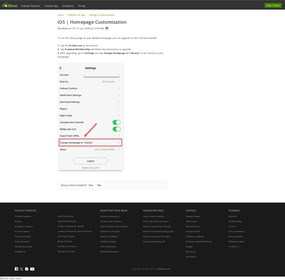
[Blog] (27, 270)
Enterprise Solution (24, 226)
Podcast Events (193, 231)
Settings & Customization (101, 14)
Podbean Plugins (108, 241)
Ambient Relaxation (109, 251)
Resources (191, 251)
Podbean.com (163, 268)
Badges (189, 246)
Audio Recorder (22, 241)
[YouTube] (32, 270)
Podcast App (51, 5)
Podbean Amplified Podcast (199, 241)
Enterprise (68, 5)
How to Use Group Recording (156, 236)
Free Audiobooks (108, 246)
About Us (233, 216)
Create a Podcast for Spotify (71, 226)
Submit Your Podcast (110, 231)
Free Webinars (193, 226)
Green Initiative (236, 236)
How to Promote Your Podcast (157, 226)
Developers (191, 256)
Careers (232, 226)
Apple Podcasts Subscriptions (114, 226)
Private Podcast (22, 231)
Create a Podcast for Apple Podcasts (75, 231)
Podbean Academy (195, 236)
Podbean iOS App (76, 14)
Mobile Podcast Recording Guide (158, 231)
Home (61, 14)
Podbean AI (20, 251)
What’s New (191, 221)
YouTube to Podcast (67, 246)
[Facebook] (16, 270)
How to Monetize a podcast (156, 221)
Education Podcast (66, 251)
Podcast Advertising (109, 216)
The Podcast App (23, 236)
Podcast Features (30, 5)
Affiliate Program (236, 241)
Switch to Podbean (109, 236)
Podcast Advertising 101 (154, 241)
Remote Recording (23, 246)
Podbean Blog (235, 221)
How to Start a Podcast (153, 216)
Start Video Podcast (67, 221)
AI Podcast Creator (66, 236)
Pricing (81, 5)
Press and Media (236, 231)
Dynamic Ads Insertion (110, 221)
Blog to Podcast (65, 241)
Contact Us (234, 246)
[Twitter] (21, 270)
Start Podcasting (65, 216)
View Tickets (273, 5)
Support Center (193, 216)
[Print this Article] (107, 28)
